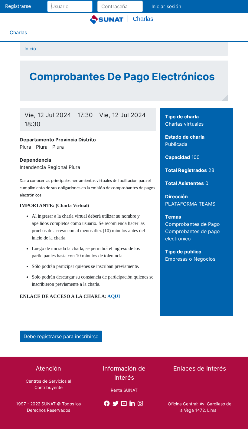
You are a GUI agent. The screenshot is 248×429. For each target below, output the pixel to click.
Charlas (18, 32)
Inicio (30, 48)
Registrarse (18, 6)
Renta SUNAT (124, 390)
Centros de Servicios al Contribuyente (48, 384)
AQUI (113, 296)
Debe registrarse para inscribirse (61, 336)
